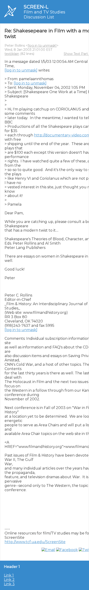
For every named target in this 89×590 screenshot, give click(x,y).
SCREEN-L (36, 7)
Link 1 (9, 575)
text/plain (12, 54)
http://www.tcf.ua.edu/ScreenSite (35, 542)
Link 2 (9, 579)
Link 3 (9, 584)
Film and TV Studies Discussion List (44, 15)
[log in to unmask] (42, 45)
